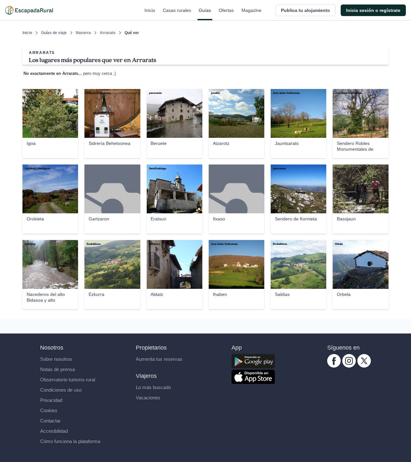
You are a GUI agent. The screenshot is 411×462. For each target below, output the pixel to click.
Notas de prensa (57, 369)
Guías (205, 10)
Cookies (48, 410)
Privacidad (51, 400)
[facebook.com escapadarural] (334, 366)
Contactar (50, 420)
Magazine (251, 10)
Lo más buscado (153, 387)
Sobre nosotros (56, 359)
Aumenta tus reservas (159, 359)
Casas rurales (177, 10)
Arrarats (108, 33)
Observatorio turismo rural (67, 379)
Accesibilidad (54, 431)
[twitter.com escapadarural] (364, 366)
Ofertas (226, 10)
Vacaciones (148, 397)
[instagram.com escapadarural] (349, 366)
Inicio (149, 10)
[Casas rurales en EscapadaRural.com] (29, 10)
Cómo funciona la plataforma (70, 441)
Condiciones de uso (61, 390)
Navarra (83, 33)
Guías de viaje (54, 33)
